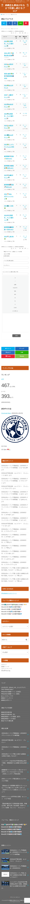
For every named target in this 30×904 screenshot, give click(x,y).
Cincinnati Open (6, 413)
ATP (2, 379)
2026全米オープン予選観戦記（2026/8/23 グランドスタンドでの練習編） (14, 734)
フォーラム (7, 28)
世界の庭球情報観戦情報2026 (9, 76)
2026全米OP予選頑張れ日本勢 (12, 604)
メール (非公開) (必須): (9, 260)
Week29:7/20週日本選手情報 (10, 614)
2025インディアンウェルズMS (9, 146)
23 (25, 33)
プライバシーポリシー (15, 897)
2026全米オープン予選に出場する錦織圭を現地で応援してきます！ (14, 755)
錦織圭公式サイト (6, 700)
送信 (16, 335)
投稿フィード (5, 666)
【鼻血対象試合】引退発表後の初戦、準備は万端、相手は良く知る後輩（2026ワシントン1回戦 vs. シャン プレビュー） (14, 805)
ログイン (4, 664)
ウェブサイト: (7, 265)
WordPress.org (5, 670)
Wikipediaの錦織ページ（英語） (10, 694)
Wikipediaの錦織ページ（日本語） (11, 691)
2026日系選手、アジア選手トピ (8, 44)
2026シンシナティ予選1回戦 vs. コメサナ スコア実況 (14, 780)
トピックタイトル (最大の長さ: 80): (10, 271)
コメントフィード (6, 668)
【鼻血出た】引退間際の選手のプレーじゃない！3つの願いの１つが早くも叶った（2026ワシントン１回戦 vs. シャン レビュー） (14, 788)
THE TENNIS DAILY (7, 689)
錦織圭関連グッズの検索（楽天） (11, 716)
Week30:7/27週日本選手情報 (10, 611)
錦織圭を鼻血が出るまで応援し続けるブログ (15, 8)
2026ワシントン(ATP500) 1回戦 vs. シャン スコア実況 (14, 797)
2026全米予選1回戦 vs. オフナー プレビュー (14, 741)
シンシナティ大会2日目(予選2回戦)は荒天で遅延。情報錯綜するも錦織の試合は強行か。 (14, 763)
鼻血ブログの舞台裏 (7, 720)
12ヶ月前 (25, 113)
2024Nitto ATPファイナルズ (8, 196)
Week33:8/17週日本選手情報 (10, 607)
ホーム (2, 28)
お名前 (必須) (6, 256)
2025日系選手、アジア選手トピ (8, 116)
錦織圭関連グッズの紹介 (8, 718)
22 (22, 33)
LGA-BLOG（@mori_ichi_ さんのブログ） (13, 687)
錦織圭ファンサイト (7, 698)
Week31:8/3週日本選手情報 (10, 609)
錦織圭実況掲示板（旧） (8, 714)
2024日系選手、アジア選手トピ (8, 218)
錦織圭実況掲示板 (6, 712)
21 (20, 33)
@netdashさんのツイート (9, 593)
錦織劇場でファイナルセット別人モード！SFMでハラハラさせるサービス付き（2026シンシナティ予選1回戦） (14, 772)
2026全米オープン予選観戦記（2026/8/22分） (14, 748)
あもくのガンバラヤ (7, 696)
